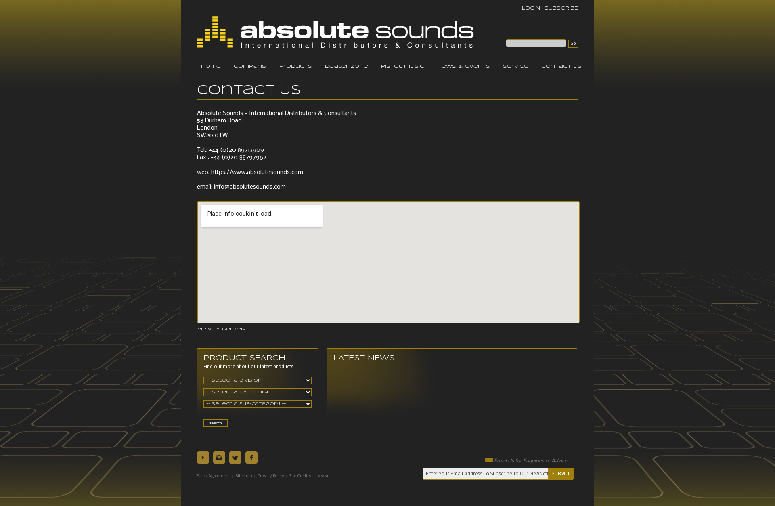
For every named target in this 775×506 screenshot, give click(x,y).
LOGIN (531, 8)
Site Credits (300, 476)
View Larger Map (221, 329)
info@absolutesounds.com (250, 187)
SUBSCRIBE (561, 8)
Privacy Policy (271, 476)
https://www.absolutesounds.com (257, 172)
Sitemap (244, 476)
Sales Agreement (213, 476)
